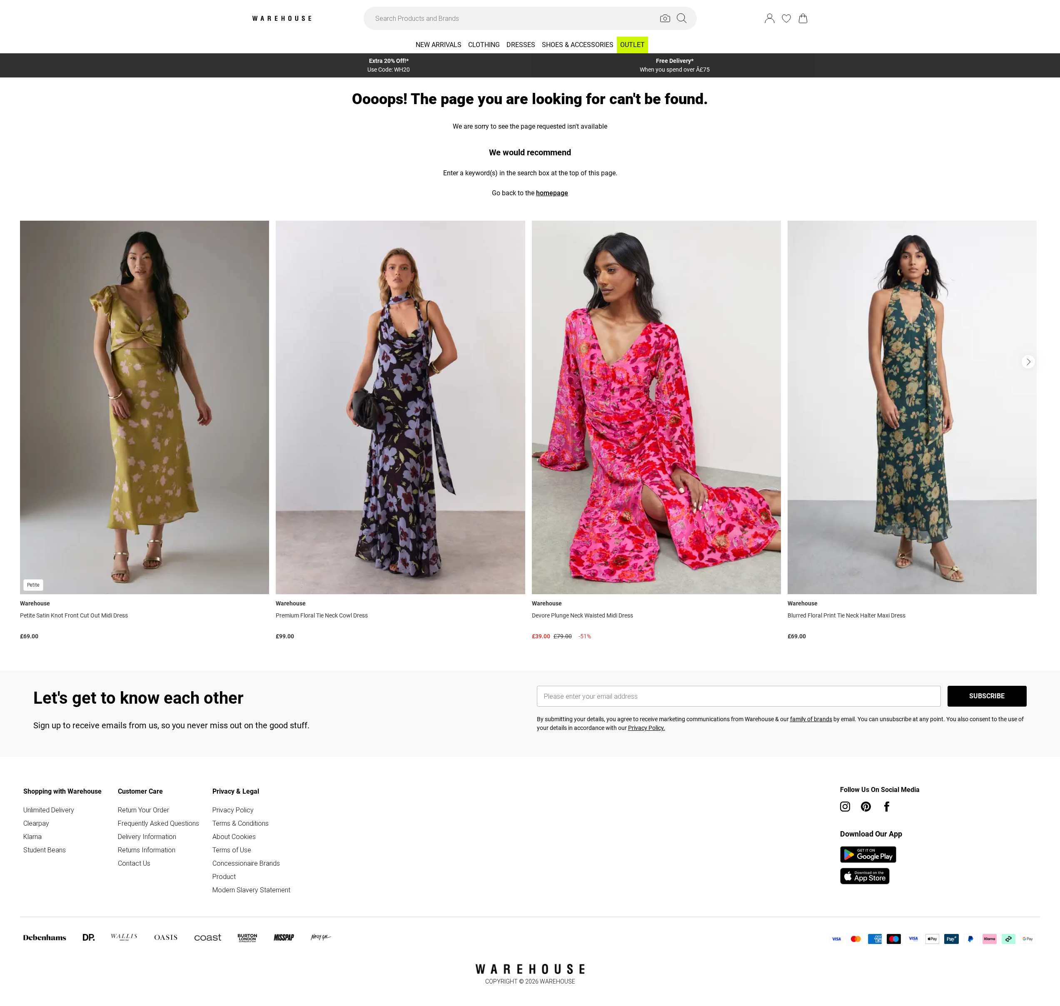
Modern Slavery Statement (251, 890)
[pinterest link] (866, 807)
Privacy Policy (233, 810)
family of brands (811, 719)
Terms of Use (231, 850)
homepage (552, 193)
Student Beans (44, 850)
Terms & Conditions (240, 823)
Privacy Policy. (646, 728)
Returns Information (146, 850)
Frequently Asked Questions (158, 823)
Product (224, 876)
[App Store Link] (868, 865)
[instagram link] (845, 807)
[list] (530, 432)
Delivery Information (147, 836)
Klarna (32, 836)
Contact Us (134, 863)
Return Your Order (143, 810)
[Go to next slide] (1028, 362)
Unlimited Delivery (48, 810)
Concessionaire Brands (246, 863)
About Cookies (234, 836)
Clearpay (36, 823)
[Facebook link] (887, 807)
